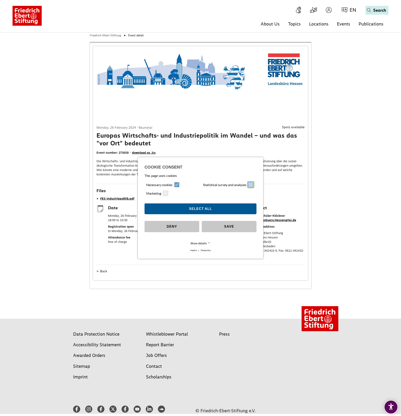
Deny (172, 226)
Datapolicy (206, 250)
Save (229, 226)
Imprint (193, 250)
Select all (200, 209)
